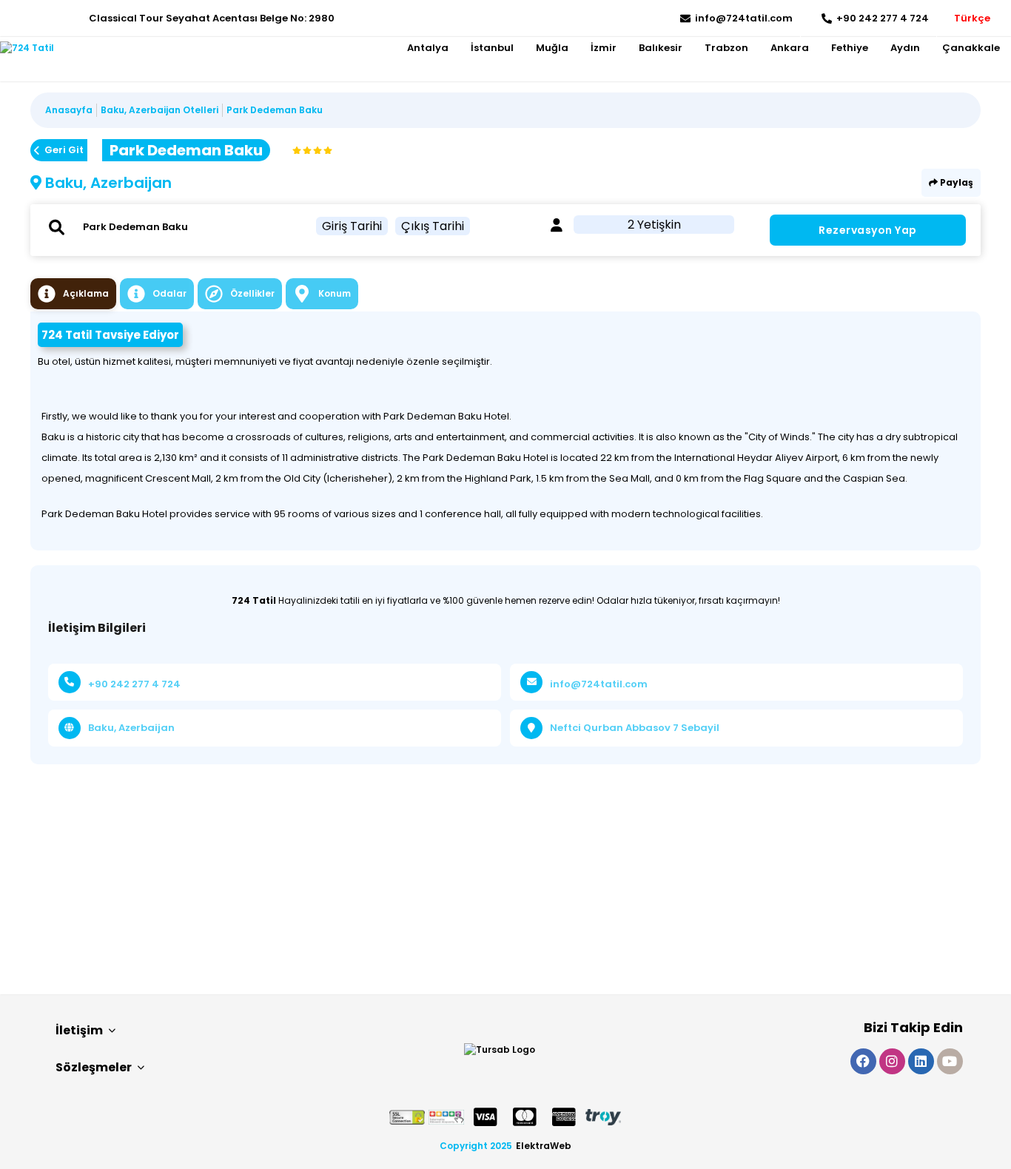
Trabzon (726, 48)
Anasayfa (69, 110)
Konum (334, 293)
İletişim (79, 1030)
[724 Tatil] (27, 48)
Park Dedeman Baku (274, 110)
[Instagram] (33, 18)
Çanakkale (971, 48)
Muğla (552, 48)
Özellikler (252, 293)
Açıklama (86, 293)
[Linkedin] (56, 18)
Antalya (428, 48)
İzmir (604, 48)
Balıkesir (660, 48)
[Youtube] (78, 18)
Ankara (789, 48)
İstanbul (492, 48)
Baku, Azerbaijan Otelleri (159, 110)
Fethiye (849, 48)
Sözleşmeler (94, 1067)
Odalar (169, 293)
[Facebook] (11, 18)
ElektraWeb (543, 1145)
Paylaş (955, 182)
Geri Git (64, 150)
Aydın (905, 48)
